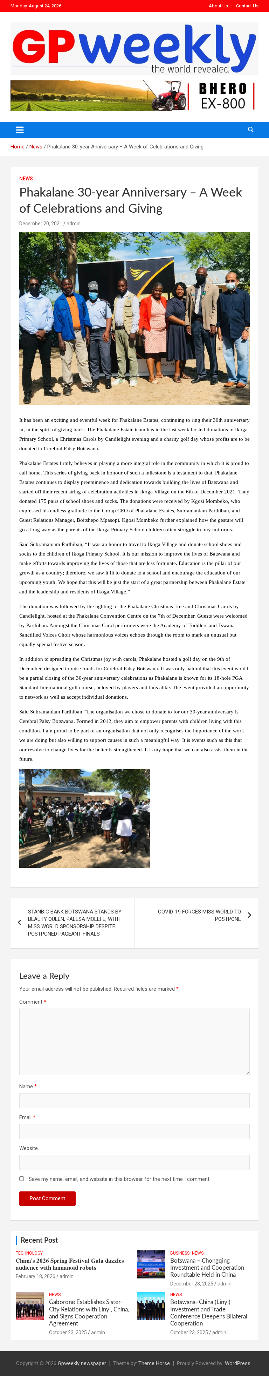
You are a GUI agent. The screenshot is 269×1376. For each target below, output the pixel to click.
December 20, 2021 (40, 223)
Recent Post (39, 1240)
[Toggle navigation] (20, 130)
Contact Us (247, 5)
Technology (29, 1253)
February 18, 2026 (35, 1276)
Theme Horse (154, 1363)
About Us (218, 5)
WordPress (237, 1363)
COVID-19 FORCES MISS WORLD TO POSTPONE (199, 915)
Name (28, 1086)
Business (179, 1253)
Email (27, 1117)
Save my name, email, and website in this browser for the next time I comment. (120, 1179)
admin (74, 223)
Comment (32, 1002)
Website (28, 1148)
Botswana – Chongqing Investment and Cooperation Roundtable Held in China (207, 1268)
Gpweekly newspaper (82, 1363)
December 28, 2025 (191, 1284)
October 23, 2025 (68, 1332)
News (26, 178)
